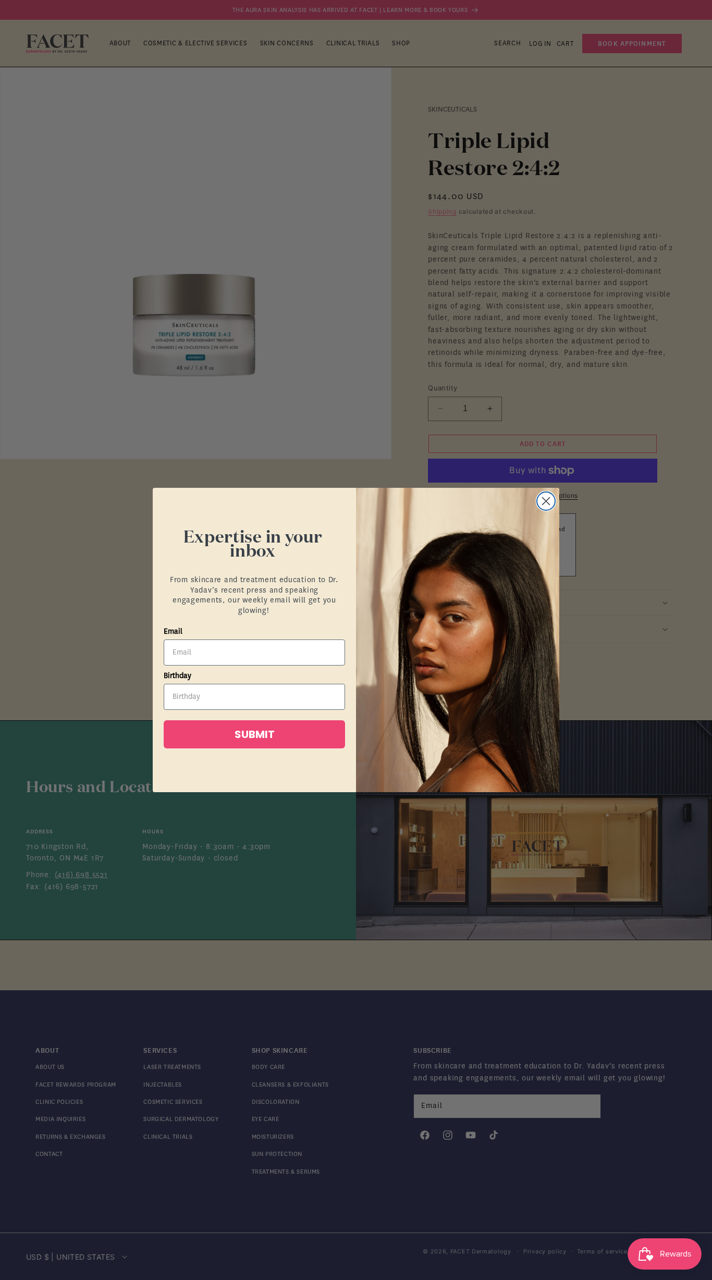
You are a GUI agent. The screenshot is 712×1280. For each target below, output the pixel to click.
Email (173, 631)
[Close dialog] (546, 501)
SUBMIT (255, 734)
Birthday (177, 676)
